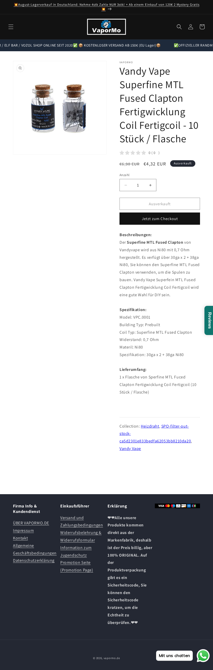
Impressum (23, 530)
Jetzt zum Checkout (160, 218)
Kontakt (20, 538)
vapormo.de (112, 658)
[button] (11, 27)
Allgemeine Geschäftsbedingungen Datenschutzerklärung (35, 553)
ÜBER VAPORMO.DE (31, 523)
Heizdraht (150, 426)
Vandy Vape (130, 448)
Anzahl (124, 175)
